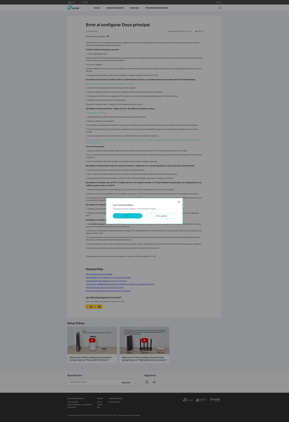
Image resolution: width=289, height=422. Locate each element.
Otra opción (161, 215)
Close (179, 202)
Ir (127, 215)
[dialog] (144, 211)
